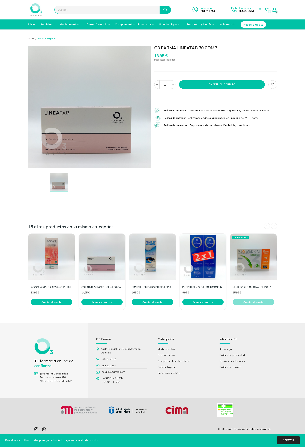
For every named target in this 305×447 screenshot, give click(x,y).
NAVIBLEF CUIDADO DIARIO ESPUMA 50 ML (152, 287)
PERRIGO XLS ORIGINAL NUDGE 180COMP (253, 287)
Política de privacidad (232, 355)
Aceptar (288, 440)
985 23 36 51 (246, 11)
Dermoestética (166, 355)
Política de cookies (230, 367)
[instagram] (36, 429)
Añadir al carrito (221, 84)
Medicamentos (166, 349)
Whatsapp (207, 8)
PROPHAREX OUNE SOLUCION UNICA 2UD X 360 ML (203, 287)
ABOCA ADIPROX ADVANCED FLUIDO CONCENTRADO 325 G (51, 287)
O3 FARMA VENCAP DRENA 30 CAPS (102, 287)
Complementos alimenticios (174, 361)
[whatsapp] (44, 429)
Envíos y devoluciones (232, 361)
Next (274, 226)
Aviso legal (226, 349)
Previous (267, 226)
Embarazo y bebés (169, 373)
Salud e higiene (167, 367)
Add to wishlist (272, 84)
